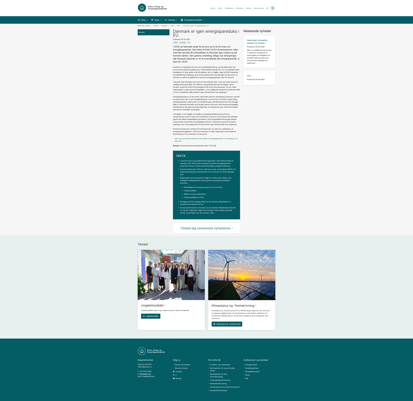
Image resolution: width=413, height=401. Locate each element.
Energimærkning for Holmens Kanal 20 (224, 387)
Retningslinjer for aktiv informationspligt (218, 375)
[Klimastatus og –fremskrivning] (241, 275)
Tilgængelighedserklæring (220, 380)
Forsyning (171, 20)
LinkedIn (179, 372)
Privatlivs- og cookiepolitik (220, 365)
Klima (143, 20)
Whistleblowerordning (218, 384)
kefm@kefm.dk (145, 374)
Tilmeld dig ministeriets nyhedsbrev (205, 228)
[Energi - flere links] (160, 20)
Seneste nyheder (181, 368)
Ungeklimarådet (152, 305)
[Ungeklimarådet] (171, 275)
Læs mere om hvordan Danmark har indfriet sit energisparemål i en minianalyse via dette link (205, 140)
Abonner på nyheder (182, 365)
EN (267, 8)
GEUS (247, 375)
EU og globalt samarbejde (193, 20)
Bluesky (179, 378)
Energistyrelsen (251, 365)
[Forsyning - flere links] (176, 20)
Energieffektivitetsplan (218, 390)
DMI (246, 378)
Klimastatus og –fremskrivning (233, 305)
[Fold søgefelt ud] (272, 8)
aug (248, 76)
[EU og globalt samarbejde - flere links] (203, 20)
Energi (157, 20)
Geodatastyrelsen (252, 368)
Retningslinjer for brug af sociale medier (222, 369)
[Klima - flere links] (146, 20)
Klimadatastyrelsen (252, 372)
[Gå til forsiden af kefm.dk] (155, 8)
